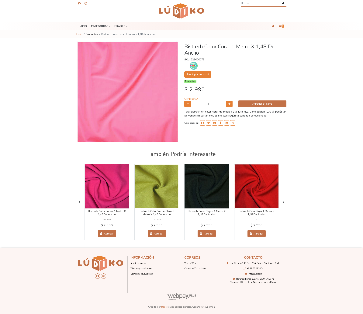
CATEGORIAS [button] (99, 26)
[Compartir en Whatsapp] (232, 123)
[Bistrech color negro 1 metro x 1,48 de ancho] (207, 186)
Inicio (79, 34)
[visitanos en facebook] (79, 3)
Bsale (164, 306)
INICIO (83, 26)
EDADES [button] (119, 26)
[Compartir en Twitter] (208, 123)
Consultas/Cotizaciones (195, 268)
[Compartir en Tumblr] (220, 123)
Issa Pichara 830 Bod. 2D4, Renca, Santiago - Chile (255, 263)
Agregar (108, 233)
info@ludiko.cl (255, 273)
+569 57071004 (255, 268)
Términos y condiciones (141, 268)
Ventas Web (190, 263)
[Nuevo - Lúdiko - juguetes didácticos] (181, 11)
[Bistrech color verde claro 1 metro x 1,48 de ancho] (157, 186)
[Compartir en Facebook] (202, 123)
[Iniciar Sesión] (273, 26)
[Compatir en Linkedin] (226, 123)
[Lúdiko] (193, 65)
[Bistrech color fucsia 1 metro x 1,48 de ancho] (107, 186)
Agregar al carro (262, 104)
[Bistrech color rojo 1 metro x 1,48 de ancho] (256, 186)
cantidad (191, 99)
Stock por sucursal (198, 74)
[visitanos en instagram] (85, 3)
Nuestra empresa (138, 263)
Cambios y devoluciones (141, 273)
